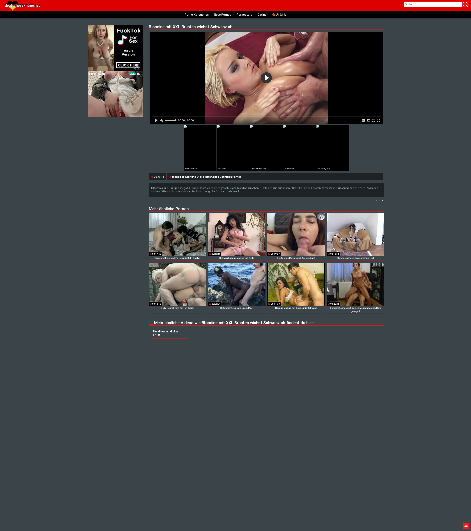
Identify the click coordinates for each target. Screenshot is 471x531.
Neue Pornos (222, 14)
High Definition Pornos (227, 176)
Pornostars (244, 14)
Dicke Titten (204, 176)
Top (466, 526)
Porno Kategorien (197, 14)
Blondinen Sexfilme (184, 176)
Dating (262, 14)
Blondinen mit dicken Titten (165, 333)
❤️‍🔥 (279, 14)
